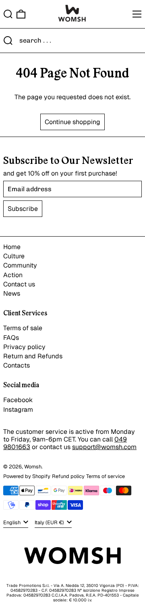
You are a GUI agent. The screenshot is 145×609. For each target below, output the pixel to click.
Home (12, 247)
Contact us (19, 284)
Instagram (18, 409)
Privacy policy (24, 347)
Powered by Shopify (26, 476)
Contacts (16, 365)
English (12, 522)
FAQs (11, 337)
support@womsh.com (104, 447)
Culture (14, 256)
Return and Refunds (32, 356)
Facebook (18, 400)
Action (13, 275)
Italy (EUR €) (50, 522)
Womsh (32, 466)
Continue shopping (72, 122)
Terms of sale (22, 328)
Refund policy (68, 476)
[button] (8, 14)
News (11, 293)
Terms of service (105, 476)
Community (20, 265)
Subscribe (23, 208)
